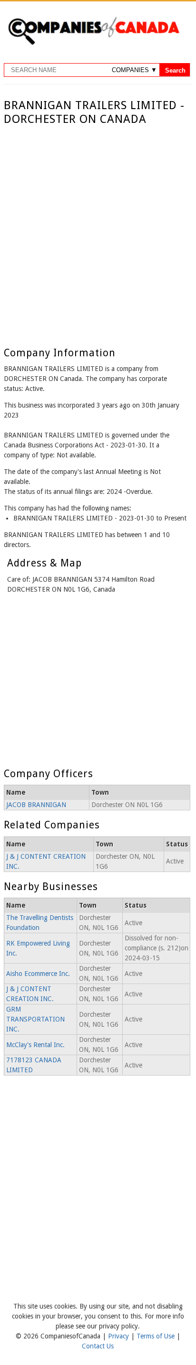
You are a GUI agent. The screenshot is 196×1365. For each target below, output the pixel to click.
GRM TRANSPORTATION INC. (35, 1019)
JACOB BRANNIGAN (36, 804)
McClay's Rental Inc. (35, 1045)
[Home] (93, 43)
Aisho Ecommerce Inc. (38, 973)
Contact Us (98, 1346)
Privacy (119, 1336)
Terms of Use (156, 1336)
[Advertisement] (98, 228)
